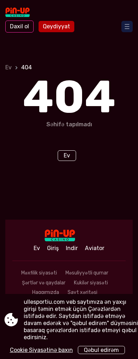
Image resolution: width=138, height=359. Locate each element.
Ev (8, 67)
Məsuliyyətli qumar (86, 273)
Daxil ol (19, 26)
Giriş (53, 248)
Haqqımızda (45, 292)
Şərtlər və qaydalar (43, 283)
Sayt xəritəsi (82, 292)
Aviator (94, 248)
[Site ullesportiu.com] (25, 13)
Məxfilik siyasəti (39, 273)
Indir (72, 248)
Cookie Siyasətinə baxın (41, 350)
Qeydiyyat (56, 26)
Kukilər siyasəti (91, 283)
